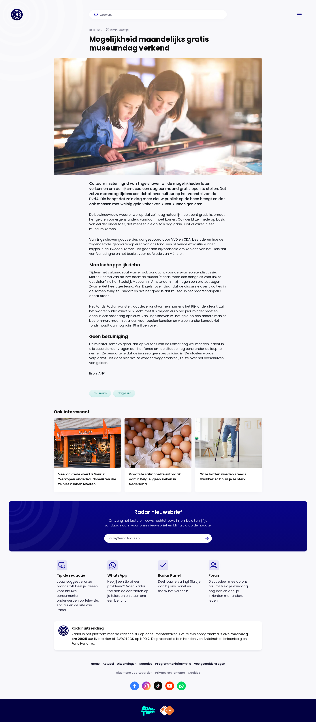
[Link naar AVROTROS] (148, 710)
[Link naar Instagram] (146, 686)
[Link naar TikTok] (158, 686)
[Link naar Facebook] (134, 686)
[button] (299, 14)
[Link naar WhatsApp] (181, 686)
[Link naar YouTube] (169, 686)
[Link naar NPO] (167, 710)
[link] (100, 393)
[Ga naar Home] (17, 14)
